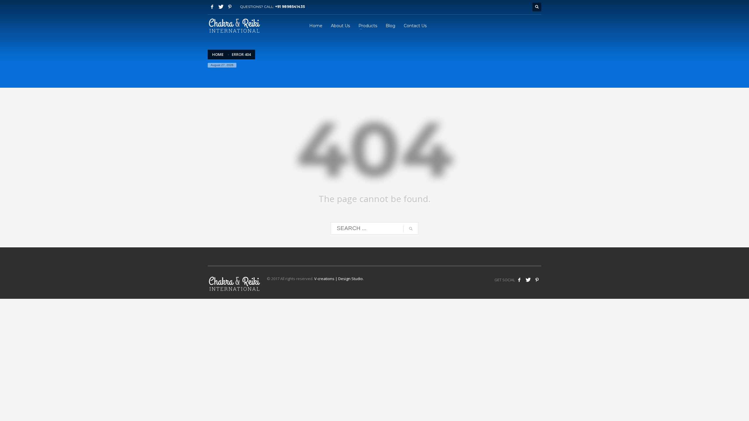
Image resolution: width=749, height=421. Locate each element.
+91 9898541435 (290, 6)
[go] (410, 228)
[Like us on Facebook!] (519, 279)
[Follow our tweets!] (528, 279)
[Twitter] (221, 6)
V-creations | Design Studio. (339, 278)
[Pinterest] (229, 6)
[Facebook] (212, 6)
